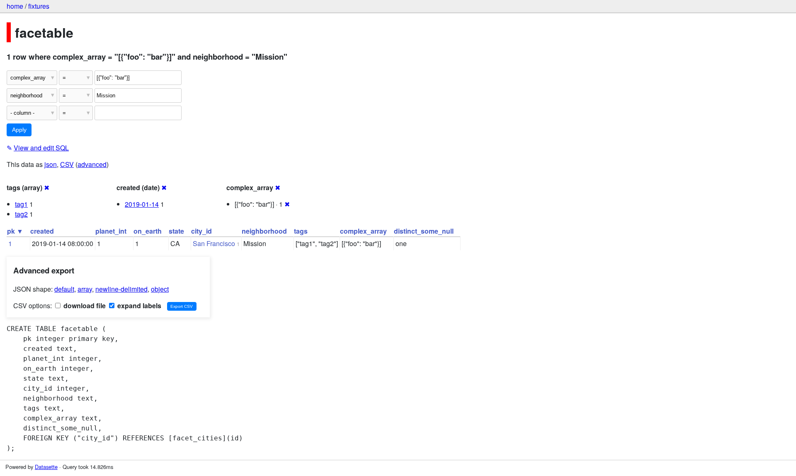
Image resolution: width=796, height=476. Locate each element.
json (50, 164)
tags (301, 231)
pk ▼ (15, 231)
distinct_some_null (424, 231)
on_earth (147, 231)
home (15, 6)
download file (84, 305)
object (160, 289)
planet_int (110, 231)
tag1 (21, 204)
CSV (67, 164)
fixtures (38, 6)
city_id (201, 231)
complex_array (363, 231)
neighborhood (264, 231)
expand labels (138, 305)
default (64, 289)
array (85, 289)
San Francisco (214, 243)
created (42, 231)
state (176, 231)
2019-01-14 (142, 204)
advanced (92, 164)
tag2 (21, 214)
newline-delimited (121, 289)
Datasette (46, 467)
